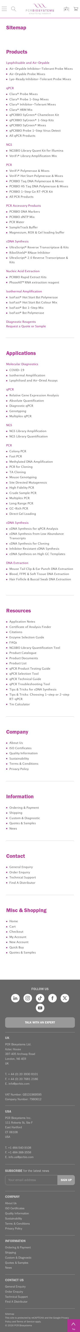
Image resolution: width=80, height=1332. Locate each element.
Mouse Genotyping (23, 477)
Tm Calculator (19, 704)
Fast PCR (15, 456)
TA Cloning (17, 472)
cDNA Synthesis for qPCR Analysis (33, 528)
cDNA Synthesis (17, 241)
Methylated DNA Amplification (31, 461)
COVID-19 (16, 370)
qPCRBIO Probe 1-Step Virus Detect (35, 130)
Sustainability (19, 758)
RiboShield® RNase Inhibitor (29, 252)
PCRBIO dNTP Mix (22, 217)
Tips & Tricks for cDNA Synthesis (33, 689)
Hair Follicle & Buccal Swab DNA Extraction (40, 579)
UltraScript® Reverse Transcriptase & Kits (39, 247)
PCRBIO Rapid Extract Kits (28, 277)
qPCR (10, 88)
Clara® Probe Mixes (23, 94)
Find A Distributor (22, 882)
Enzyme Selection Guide (26, 637)
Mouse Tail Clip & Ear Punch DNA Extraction (41, 569)
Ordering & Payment (24, 807)
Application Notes (22, 621)
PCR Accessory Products (23, 205)
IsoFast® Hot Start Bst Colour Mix (33, 302)
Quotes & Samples (22, 823)
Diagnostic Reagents (21, 321)
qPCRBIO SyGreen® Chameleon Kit (34, 115)
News (13, 828)
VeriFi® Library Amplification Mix (33, 156)
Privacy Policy (19, 769)
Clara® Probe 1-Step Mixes (29, 99)
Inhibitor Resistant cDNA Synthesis (34, 548)
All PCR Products (21, 196)
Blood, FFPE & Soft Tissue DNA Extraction (39, 574)
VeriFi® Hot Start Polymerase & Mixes (36, 176)
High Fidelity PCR (21, 487)
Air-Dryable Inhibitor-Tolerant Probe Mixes (41, 68)
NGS (9, 144)
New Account (18, 942)
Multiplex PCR (19, 498)
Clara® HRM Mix (21, 109)
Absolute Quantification (26, 400)
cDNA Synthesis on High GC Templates (37, 554)
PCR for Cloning (21, 466)
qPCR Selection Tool (24, 673)
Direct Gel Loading (22, 513)
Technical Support (22, 877)
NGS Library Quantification (28, 436)
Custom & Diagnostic (24, 818)
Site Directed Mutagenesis (28, 482)
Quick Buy (16, 947)
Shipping (15, 812)
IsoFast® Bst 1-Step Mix (26, 307)
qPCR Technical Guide (25, 679)
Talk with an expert (40, 1022)
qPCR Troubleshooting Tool (29, 684)
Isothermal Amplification (24, 291)
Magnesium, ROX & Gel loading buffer (36, 232)
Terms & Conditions (23, 763)
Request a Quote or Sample (26, 326)
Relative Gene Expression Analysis (34, 395)
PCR (9, 165)
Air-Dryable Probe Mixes (27, 74)
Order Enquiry (19, 872)
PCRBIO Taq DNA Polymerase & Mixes (36, 181)
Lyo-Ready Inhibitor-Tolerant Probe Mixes (40, 79)
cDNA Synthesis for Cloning (29, 543)
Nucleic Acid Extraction (23, 271)
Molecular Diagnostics (22, 364)
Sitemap (9, 1313)
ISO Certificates (20, 748)
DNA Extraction (17, 563)
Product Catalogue (22, 653)
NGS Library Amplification (28, 431)
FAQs (13, 642)
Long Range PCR (21, 503)
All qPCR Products (22, 135)
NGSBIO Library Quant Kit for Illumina (36, 150)
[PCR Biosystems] (40, 9)
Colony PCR (17, 451)
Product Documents (23, 658)
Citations (15, 632)
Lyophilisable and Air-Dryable (27, 62)
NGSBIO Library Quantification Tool (34, 647)
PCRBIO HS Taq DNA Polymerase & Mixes (38, 186)
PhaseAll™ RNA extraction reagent (34, 282)
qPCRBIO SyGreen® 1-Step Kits (31, 120)
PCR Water (16, 222)
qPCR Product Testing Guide (29, 668)
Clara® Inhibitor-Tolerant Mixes (32, 104)
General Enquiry (21, 867)
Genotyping (17, 411)
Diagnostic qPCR (21, 405)
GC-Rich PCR (18, 508)
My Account (17, 937)
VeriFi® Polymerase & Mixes (29, 170)
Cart (12, 926)
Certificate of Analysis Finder (30, 627)
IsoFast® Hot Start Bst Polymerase (33, 297)
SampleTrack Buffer (23, 227)
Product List (17, 663)
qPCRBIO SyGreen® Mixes (27, 125)
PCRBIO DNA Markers (24, 211)
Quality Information (23, 753)
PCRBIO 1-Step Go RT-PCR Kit (31, 191)
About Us (16, 742)
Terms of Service (26, 1321)
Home (13, 921)
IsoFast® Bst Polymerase (26, 313)
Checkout (16, 931)
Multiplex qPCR (20, 416)
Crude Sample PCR (22, 493)
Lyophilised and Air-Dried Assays (33, 380)
